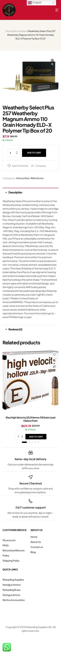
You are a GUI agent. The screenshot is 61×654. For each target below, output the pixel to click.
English (37, 2)
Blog (33, 552)
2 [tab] (29, 442)
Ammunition (20, 31)
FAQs (6, 545)
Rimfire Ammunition (14, 599)
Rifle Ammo (37, 178)
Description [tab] (15, 192)
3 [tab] (32, 442)
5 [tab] (38, 442)
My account (9, 540)
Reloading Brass (12, 589)
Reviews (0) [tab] (15, 329)
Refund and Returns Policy (14, 553)
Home (9, 31)
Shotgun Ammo (11, 594)
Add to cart (34, 152)
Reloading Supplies (13, 579)
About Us (35, 541)
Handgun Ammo (12, 584)
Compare (40, 165)
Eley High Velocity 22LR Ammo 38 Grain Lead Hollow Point (30, 419)
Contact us (36, 546)
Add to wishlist (20, 165)
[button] (52, 62)
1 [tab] (24, 442)
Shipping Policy (11, 560)
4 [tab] (35, 442)
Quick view (54, 360)
